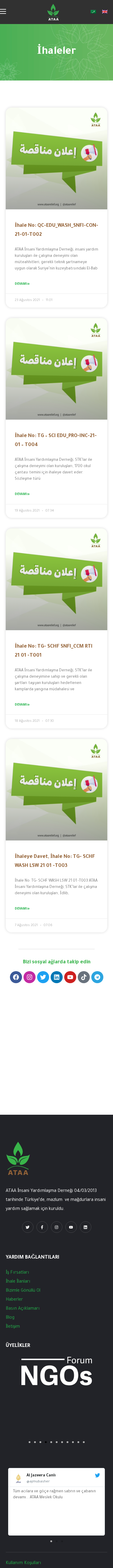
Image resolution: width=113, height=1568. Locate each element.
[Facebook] (16, 977)
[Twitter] (43, 977)
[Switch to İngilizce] (105, 12)
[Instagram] (30, 977)
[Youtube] (70, 977)
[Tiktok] (84, 977)
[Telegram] (97, 977)
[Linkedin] (57, 977)
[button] (51, 1541)
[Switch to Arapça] (93, 12)
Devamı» (22, 284)
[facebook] (42, 1227)
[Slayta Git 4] (46, 1442)
